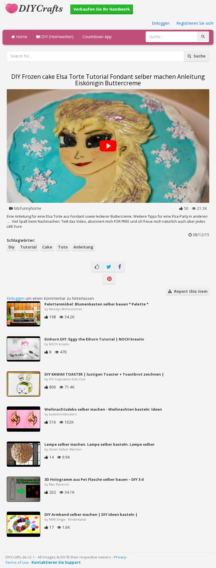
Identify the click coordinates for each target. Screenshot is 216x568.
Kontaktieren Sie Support (56, 562)
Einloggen (161, 23)
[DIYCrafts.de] (34, 8)
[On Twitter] (109, 267)
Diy (11, 247)
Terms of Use (17, 562)
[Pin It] (108, 279)
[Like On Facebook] (97, 267)
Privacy (120, 557)
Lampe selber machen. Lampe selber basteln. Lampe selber (99, 444)
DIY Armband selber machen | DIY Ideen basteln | (91, 514)
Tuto (63, 247)
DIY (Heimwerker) (56, 36)
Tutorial (28, 247)
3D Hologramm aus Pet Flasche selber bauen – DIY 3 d (94, 479)
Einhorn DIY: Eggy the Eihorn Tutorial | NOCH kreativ (94, 339)
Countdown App (97, 36)
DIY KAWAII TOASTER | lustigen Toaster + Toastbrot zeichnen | (104, 374)
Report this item (190, 291)
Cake (47, 247)
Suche (198, 56)
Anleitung (83, 247)
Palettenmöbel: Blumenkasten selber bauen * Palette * (96, 304)
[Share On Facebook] (119, 267)
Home (21, 36)
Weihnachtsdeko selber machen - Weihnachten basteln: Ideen (103, 409)
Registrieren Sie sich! (194, 23)
